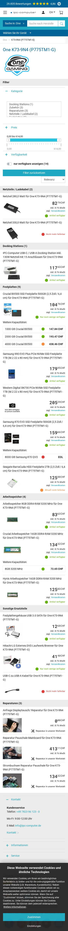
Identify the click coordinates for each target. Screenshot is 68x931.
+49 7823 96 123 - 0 (28, 811)
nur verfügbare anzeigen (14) (31, 163)
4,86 (31, 3)
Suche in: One (13, 23)
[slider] (8, 140)
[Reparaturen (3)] (34, 110)
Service (15, 855)
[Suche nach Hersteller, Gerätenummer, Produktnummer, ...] (61, 23)
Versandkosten (58, 211)
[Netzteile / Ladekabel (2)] (34, 114)
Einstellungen (34, 926)
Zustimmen (34, 917)
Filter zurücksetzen (34, 172)
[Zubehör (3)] (34, 107)
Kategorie (16, 91)
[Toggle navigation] (5, 12)
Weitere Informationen (14, 907)
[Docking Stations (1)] (34, 104)
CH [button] (51, 12)
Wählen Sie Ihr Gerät (15, 32)
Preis (14, 127)
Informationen (19, 845)
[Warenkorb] (61, 12)
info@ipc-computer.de (28, 825)
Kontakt (16, 799)
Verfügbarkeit (19, 154)
